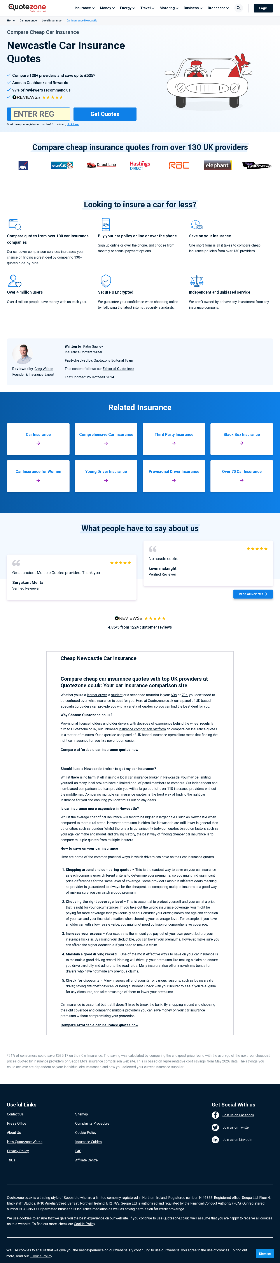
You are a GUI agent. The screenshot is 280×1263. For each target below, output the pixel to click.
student (116, 695)
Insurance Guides (88, 1142)
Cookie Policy (85, 1133)
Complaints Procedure (92, 1123)
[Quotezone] (27, 8)
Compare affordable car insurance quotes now (99, 750)
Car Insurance (28, 20)
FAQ (78, 1151)
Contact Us (15, 1114)
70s (184, 695)
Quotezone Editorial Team (113, 360)
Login (263, 8)
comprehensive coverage (187, 924)
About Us (14, 1133)
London (97, 828)
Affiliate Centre (86, 1160)
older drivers (119, 723)
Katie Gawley (93, 346)
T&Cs (11, 1160)
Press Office (16, 1123)
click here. (73, 124)
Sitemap (81, 1114)
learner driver (97, 695)
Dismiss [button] (265, 1253)
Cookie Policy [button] (41, 1256)
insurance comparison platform (142, 729)
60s (174, 695)
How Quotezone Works (24, 1142)
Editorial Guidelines (118, 369)
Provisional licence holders (81, 723)
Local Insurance (51, 20)
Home (11, 20)
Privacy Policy (18, 1151)
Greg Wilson (44, 369)
